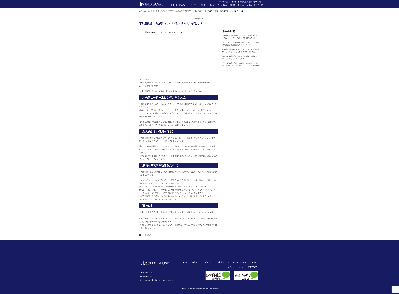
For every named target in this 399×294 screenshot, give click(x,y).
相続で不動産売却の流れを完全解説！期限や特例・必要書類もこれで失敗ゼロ (239, 57)
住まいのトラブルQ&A (218, 5)
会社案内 (204, 5)
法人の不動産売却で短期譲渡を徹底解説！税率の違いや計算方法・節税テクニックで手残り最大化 (240, 64)
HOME (174, 5)
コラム (249, 5)
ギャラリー (194, 5)
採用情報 (232, 5)
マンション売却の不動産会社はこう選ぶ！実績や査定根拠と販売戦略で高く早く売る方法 (240, 43)
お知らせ (241, 5)
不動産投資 (147, 235)
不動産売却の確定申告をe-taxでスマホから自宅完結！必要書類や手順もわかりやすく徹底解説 (240, 50)
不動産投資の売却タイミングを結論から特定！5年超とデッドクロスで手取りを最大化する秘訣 (240, 36)
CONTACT (258, 5)
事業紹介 (182, 5)
